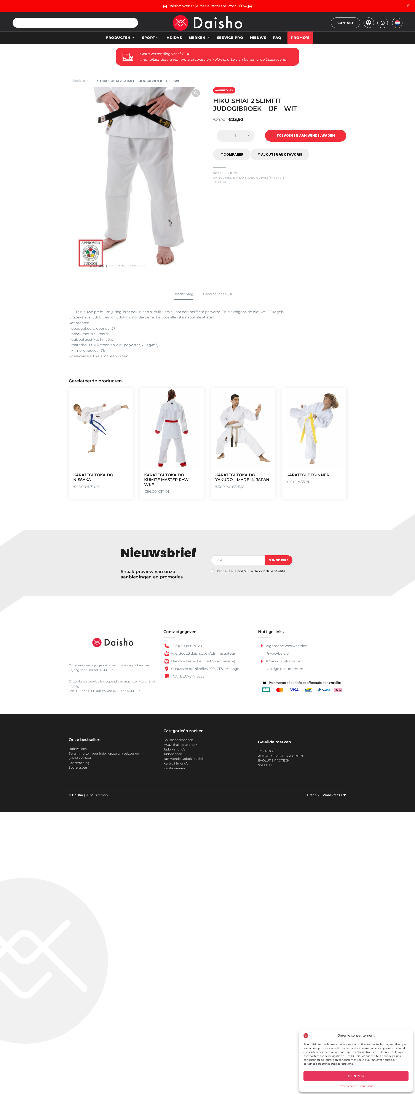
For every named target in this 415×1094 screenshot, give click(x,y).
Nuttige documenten (284, 669)
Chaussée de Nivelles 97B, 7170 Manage (204, 669)
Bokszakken (78, 748)
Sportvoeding (79, 763)
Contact (345, 23)
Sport (148, 38)
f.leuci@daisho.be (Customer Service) (202, 661)
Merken (197, 38)
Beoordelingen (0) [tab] (217, 294)
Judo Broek (245, 177)
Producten (118, 38)
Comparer (233, 154)
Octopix (313, 795)
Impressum (367, 1086)
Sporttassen (78, 767)
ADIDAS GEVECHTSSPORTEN (280, 756)
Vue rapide (124, 462)
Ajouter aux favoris (281, 154)
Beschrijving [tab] (183, 294)
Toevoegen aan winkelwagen (305, 135)
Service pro (230, 38)
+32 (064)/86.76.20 (186, 646)
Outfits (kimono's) (270, 177)
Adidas (174, 38)
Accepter (356, 1076)
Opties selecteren (124, 437)
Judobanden (172, 754)
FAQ (277, 38)
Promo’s (300, 38)
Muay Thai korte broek (180, 744)
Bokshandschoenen (178, 740)
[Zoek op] (133, 22)
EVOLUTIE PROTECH (273, 760)
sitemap (101, 795)
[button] (196, 93)
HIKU (223, 182)
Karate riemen (174, 768)
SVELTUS (265, 765)
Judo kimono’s (174, 749)
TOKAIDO (265, 751)
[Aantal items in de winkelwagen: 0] (382, 23)
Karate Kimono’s (175, 763)
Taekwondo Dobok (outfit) (183, 758)
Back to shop (83, 81)
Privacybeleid (348, 1086)
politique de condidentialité (261, 571)
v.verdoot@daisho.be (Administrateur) (203, 653)
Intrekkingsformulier (283, 661)
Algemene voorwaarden (286, 646)
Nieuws (258, 38)
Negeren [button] (409, 6)
